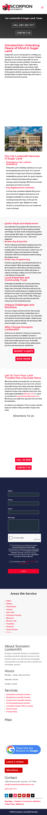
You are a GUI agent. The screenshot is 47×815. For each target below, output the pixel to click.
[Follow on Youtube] (19, 795)
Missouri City (11, 621)
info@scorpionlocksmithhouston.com (19, 784)
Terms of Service (31, 561)
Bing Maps (9, 801)
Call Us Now (23, 460)
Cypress (9, 609)
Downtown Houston (13, 615)
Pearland (9, 627)
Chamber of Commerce (23, 801)
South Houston (12, 629)
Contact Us (23, 33)
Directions (12, 770)
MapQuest (20, 804)
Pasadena (10, 624)
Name (10, 491)
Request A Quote (23, 351)
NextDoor (36, 801)
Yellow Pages (10, 804)
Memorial (10, 618)
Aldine (8, 601)
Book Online (23, 359)
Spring (8, 632)
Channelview (11, 607)
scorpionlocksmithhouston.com (27, 396)
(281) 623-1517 (29, 394)
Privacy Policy (23, 563)
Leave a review (15, 761)
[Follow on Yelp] (28, 795)
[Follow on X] (11, 795)
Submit (23, 571)
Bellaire (9, 604)
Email (10, 509)
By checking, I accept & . (24, 562)
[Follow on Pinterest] (24, 795)
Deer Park (10, 612)
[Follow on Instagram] (15, 795)
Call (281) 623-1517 (23, 25)
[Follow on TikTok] (32, 795)
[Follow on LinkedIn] (6, 795)
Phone (11, 500)
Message (12, 517)
